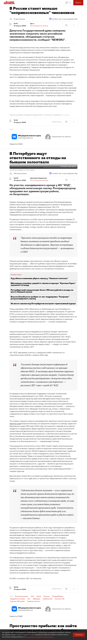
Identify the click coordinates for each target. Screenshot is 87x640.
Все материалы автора (39, 26)
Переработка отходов (17, 599)
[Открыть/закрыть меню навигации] (67, 2)
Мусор (38, 596)
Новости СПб (59, 599)
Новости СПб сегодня (17, 601)
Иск (29, 599)
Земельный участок (21, 596)
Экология (46, 596)
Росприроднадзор (57, 596)
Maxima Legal (15, 424)
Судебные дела (47, 599)
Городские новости (33, 601)
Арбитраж (36, 599)
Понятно (79, 635)
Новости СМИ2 (16, 144)
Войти (78, 3)
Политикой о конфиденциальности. (39, 637)
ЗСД (32, 596)
